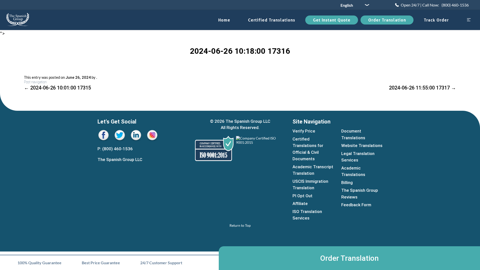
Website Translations (361, 145)
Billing (347, 182)
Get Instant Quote (331, 20)
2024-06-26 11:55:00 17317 (422, 88)
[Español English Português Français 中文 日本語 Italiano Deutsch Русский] (353, 5)
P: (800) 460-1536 (115, 148)
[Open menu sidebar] (469, 20)
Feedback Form (356, 204)
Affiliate (300, 203)
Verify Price (303, 131)
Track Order (436, 20)
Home (224, 20)
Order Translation (387, 20)
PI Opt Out (302, 195)
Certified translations (271, 20)
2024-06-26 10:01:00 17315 (57, 88)
